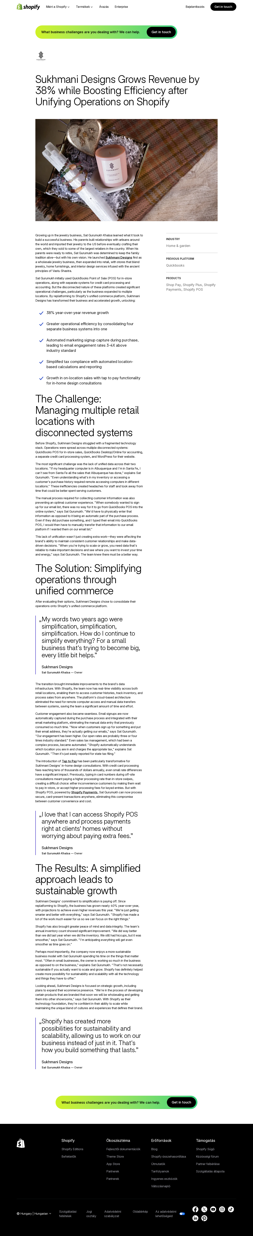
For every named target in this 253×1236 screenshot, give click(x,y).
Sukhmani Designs (119, 257)
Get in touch (223, 7)
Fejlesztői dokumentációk (123, 1149)
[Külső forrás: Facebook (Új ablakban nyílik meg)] (195, 1209)
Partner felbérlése (208, 1164)
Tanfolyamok (160, 1171)
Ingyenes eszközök (164, 1179)
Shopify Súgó (205, 1149)
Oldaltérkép (140, 1211)
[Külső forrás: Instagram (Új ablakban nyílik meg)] (222, 1209)
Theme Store (115, 1156)
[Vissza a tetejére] (21, 1143)
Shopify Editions (72, 1149)
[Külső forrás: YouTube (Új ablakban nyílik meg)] (213, 1209)
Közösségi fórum (207, 1156)
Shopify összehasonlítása (168, 1156)
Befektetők (68, 1156)
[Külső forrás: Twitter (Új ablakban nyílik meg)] (204, 1209)
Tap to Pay (69, 761)
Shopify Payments (84, 792)
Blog (154, 1149)
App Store (113, 1164)
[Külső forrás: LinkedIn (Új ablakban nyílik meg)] (195, 1218)
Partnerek (112, 1171)
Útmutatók (158, 1164)
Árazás (104, 7)
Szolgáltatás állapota (210, 1171)
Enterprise (121, 7)
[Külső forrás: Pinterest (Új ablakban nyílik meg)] (204, 1218)
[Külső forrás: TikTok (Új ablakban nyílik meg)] (231, 1209)
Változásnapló (160, 1186)
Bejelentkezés (195, 7)
